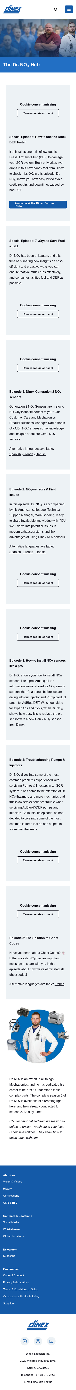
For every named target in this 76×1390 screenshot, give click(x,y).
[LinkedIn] (24, 1341)
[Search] (56, 9)
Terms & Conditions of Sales (20, 1289)
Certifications (11, 1195)
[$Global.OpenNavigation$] (69, 9)
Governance (11, 1269)
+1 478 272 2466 (44, 1374)
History (7, 1188)
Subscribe (9, 1255)
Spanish (15, 454)
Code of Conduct (13, 1275)
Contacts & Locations (17, 1215)
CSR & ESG (10, 1202)
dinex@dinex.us (42, 1381)
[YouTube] (51, 1341)
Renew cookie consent (38, 113)
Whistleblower (11, 1229)
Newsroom (10, 1249)
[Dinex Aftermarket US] (12, 9)
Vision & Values (12, 1181)
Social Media (11, 1222)
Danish (41, 454)
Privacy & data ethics (16, 1282)
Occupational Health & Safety (21, 1296)
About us (9, 1175)
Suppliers (9, 1303)
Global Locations (13, 1236)
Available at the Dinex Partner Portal (34, 205)
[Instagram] (38, 1341)
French (28, 454)
